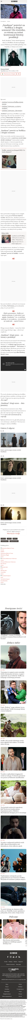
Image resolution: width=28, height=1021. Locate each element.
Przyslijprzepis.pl (20, 989)
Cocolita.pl (7, 989)
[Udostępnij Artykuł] (19, 73)
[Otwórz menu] (1, 1)
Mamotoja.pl (6, 991)
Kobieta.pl (20, 986)
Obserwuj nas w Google (9, 74)
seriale (9, 538)
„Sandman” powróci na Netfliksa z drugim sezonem (12, 103)
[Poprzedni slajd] (1, 929)
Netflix (15, 538)
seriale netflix (5, 541)
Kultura (3, 538)
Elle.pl (7, 984)
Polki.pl (20, 984)
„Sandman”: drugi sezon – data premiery (12, 110)
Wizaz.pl (20, 994)
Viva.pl (20, 991)
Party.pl (6, 986)
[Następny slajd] (26, 929)
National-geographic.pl (6, 996)
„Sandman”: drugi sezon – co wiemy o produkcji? (11, 107)
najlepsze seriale (14, 541)
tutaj (11, 1018)
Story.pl (20, 996)
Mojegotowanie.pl (6, 994)
